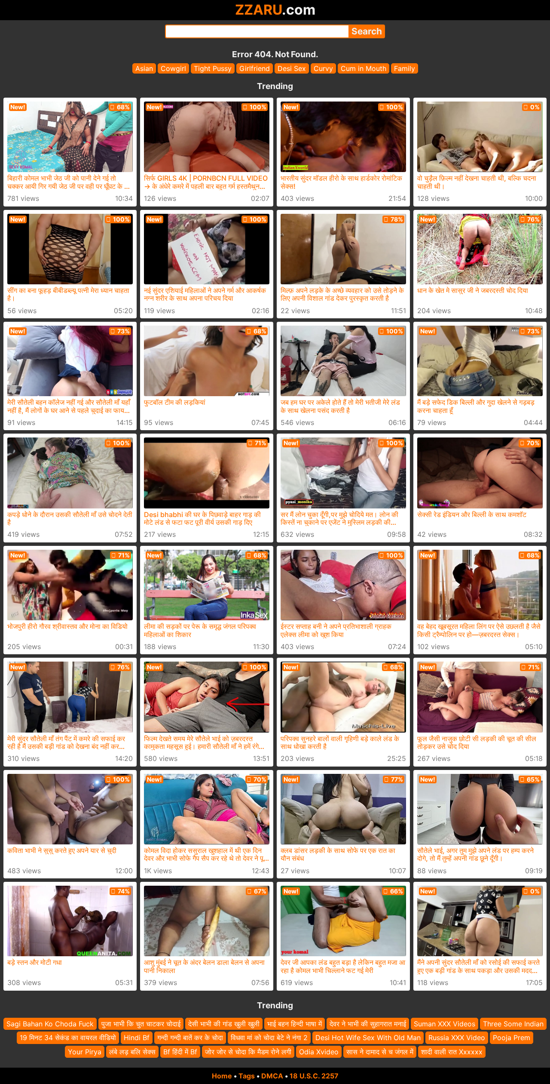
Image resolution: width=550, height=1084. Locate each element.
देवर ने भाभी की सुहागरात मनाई (368, 1023)
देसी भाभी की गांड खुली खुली (224, 1023)
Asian (144, 68)
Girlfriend (254, 68)
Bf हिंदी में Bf (180, 1051)
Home (222, 1076)
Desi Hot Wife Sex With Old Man (368, 1038)
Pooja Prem (511, 1038)
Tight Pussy (213, 68)
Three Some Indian (513, 1023)
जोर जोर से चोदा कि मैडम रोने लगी (248, 1051)
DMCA (272, 1076)
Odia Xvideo (319, 1051)
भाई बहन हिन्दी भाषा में (294, 1023)
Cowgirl (173, 68)
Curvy (323, 68)
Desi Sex (292, 68)
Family (404, 68)
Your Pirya (84, 1051)
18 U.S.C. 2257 (314, 1076)
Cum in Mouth (363, 68)
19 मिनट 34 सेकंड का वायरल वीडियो (68, 1038)
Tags (246, 1076)
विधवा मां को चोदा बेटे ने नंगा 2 (269, 1038)
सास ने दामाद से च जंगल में (379, 1051)
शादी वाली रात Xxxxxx (452, 1051)
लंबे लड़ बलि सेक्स (132, 1051)
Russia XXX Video (456, 1038)
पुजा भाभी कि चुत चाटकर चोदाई (140, 1023)
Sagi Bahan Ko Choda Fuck (50, 1023)
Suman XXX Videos (444, 1023)
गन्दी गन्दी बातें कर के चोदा (190, 1038)
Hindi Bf (137, 1038)
